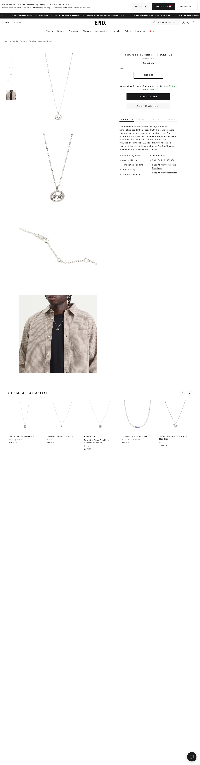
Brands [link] (60, 31)
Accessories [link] (101, 31)
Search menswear (166, 22)
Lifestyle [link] (116, 31)
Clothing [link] (87, 31)
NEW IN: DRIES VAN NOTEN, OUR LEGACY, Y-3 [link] (104, 15)
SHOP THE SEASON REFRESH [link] (65, 15)
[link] (100, 22)
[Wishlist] (188, 22)
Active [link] (128, 31)
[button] (183, 393)
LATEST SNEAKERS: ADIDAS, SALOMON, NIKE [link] (27, 15)
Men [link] (7, 23)
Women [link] (18, 23)
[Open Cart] (193, 22)
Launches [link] (140, 31)
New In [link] (49, 31)
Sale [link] (151, 31)
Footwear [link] (73, 31)
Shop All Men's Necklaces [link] (164, 173)
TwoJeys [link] (152, 126)
